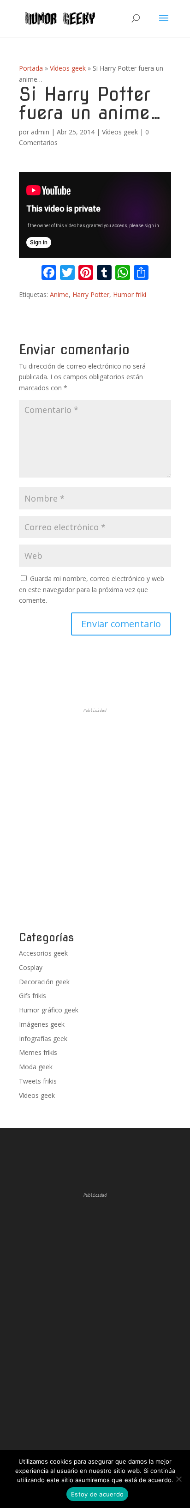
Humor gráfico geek (48, 1009)
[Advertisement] (95, 820)
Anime (59, 294)
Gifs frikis (32, 995)
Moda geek (36, 1066)
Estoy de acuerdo (97, 1494)
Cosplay (30, 967)
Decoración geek (44, 981)
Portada (31, 68)
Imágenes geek (42, 1024)
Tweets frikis (38, 1081)
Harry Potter (90, 294)
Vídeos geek (68, 68)
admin (40, 131)
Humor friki (129, 294)
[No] (178, 1479)
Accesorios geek (43, 953)
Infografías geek (43, 1038)
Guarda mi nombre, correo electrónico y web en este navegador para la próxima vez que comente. (91, 589)
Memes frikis (38, 1052)
